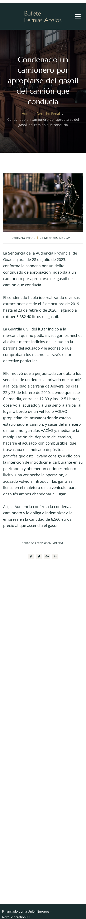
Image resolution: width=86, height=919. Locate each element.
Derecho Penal (23, 238)
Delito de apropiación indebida (42, 543)
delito (59, 265)
